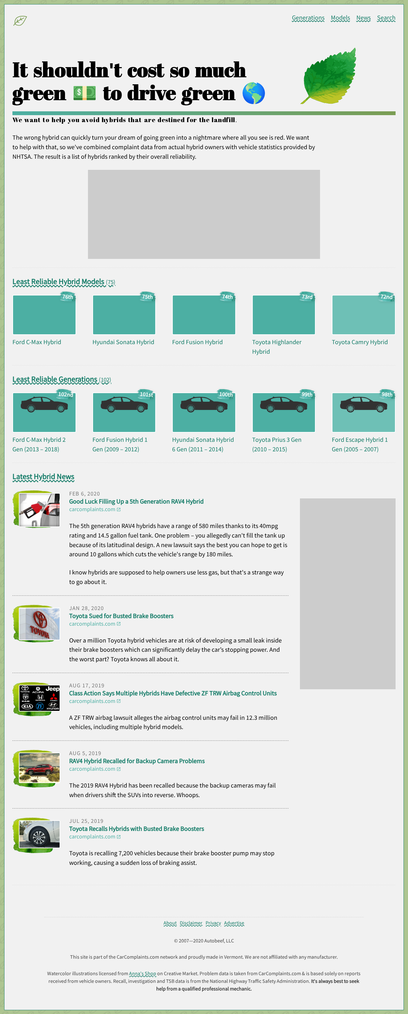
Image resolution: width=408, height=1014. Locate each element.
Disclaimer (191, 923)
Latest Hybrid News (43, 476)
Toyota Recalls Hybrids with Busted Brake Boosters (136, 828)
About (170, 923)
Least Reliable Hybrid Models (63, 281)
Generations (308, 17)
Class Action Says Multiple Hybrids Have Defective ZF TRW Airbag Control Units (173, 693)
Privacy (213, 923)
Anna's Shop (142, 973)
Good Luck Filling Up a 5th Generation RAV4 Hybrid (136, 501)
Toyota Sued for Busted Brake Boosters (121, 616)
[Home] (20, 22)
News (363, 17)
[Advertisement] (204, 214)
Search (386, 17)
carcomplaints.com (92, 509)
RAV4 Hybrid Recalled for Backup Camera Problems (137, 761)
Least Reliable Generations (61, 379)
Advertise (234, 923)
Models (340, 17)
